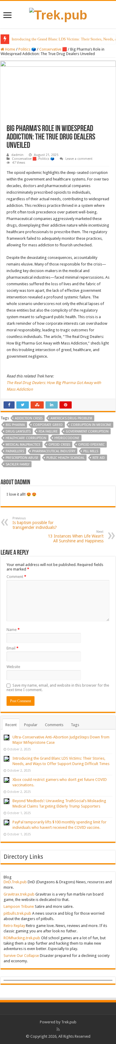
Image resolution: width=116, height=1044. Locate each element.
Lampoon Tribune (19, 906)
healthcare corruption (26, 438)
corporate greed (48, 425)
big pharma (15, 425)
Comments (54, 725)
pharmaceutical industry (53, 451)
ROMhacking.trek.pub (22, 938)
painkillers (15, 451)
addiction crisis (29, 418)
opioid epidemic (91, 445)
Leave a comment (79, 159)
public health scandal (65, 458)
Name (13, 629)
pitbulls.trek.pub (17, 913)
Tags (75, 725)
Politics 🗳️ (27, 49)
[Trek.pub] (58, 14)
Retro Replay (14, 925)
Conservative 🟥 (53, 49)
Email (12, 648)
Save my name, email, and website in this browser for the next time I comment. (58, 687)
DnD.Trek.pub (15, 882)
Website (13, 666)
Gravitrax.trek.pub (19, 894)
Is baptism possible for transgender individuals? (34, 523)
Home (9, 49)
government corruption (87, 431)
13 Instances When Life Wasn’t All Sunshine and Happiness (76, 536)
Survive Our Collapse (21, 955)
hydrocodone (66, 438)
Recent (11, 725)
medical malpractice (23, 445)
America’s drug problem (71, 418)
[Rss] (58, 1029)
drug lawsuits (18, 431)
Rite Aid (99, 458)
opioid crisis (59, 445)
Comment (16, 576)
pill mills (90, 451)
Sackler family (17, 464)
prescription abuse (22, 458)
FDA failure (48, 431)
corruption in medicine (91, 425)
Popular (30, 725)
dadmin (17, 155)
